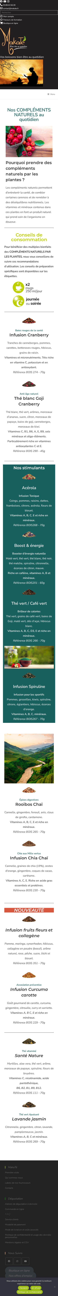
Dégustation (15, 1198)
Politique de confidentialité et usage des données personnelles (28, 1236)
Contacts (9, 1188)
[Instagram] (17, 1261)
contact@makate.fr (10, 8)
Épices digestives (29, 799)
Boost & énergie (29, 545)
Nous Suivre (15, 1253)
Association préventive (29, 984)
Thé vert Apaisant (29, 1114)
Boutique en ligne (10, 23)
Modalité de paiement (15, 1224)
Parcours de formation (12, 20)
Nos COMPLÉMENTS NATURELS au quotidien (29, 115)
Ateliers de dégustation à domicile (21, 1204)
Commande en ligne (14, 1209)
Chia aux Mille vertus (29, 853)
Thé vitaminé (29, 1051)
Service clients (11, 1219)
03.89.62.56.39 (8, 5)
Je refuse (36, 1288)
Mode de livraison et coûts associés (21, 1229)
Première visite (12, 1172)
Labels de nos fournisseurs (17, 1182)
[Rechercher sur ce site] (29, 12)
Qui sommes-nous (14, 1177)
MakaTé (12, 1167)
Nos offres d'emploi (20, 1276)
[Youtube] (25, 1261)
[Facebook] (9, 1261)
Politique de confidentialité (29, 1292)
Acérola (29, 488)
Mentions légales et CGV (17, 1242)
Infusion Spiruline (29, 686)
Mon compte (8, 16)
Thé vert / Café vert (29, 603)
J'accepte (23, 1288)
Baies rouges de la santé (29, 330)
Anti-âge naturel (29, 393)
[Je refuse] (54, 1286)
